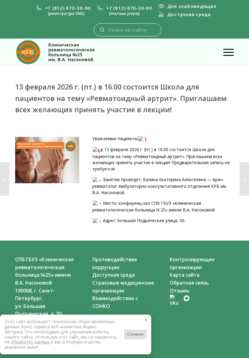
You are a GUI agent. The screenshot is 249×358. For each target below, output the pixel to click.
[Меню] (225, 52)
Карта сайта (185, 275)
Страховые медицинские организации (123, 286)
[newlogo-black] (60, 52)
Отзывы (179, 290)
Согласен (135, 334)
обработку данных (30, 342)
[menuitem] (63, 11)
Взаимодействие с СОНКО (115, 302)
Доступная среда (189, 14)
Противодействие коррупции (114, 263)
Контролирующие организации (192, 263)
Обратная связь (189, 282)
